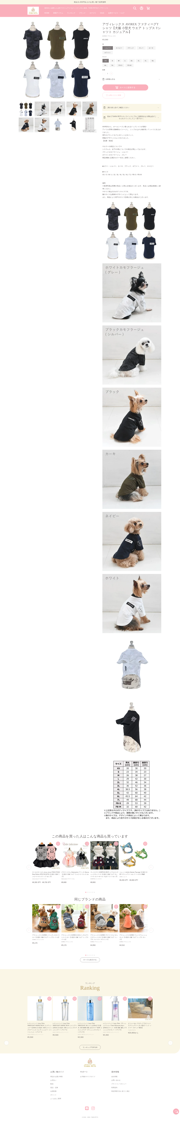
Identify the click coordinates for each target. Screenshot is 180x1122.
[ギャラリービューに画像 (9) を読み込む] (73, 124)
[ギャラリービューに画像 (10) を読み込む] (89, 124)
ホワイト (107, 52)
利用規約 (114, 1087)
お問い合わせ (116, 1080)
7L (113, 65)
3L (139, 61)
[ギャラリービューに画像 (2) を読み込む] (42, 108)
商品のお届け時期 (56, 1076)
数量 (103, 70)
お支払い (53, 1080)
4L (146, 61)
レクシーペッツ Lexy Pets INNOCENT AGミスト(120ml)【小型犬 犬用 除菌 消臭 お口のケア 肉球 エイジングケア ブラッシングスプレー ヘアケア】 (90, 1028)
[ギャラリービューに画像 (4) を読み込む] (73, 108)
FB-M (129, 65)
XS (106, 61)
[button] (82, 13)
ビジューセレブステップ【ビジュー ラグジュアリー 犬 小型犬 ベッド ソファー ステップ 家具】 (139, 1026)
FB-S (120, 65)
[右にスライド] (170, 1043)
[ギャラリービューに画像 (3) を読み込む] (57, 108)
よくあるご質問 (55, 1098)
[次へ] (151, 867)
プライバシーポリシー (119, 1084)
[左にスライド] (6, 1043)
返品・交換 (54, 1087)
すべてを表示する (90, 960)
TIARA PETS (94, 1117)
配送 (51, 1084)
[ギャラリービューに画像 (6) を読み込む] (26, 124)
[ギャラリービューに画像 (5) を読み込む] (89, 108)
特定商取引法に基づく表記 (120, 1091)
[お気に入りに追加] (58, 843)
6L (106, 65)
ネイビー (119, 48)
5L (153, 61)
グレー (141, 48)
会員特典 (53, 1091)
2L (132, 61)
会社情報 (114, 1076)
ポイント (53, 1095)
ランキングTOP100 (90, 1047)
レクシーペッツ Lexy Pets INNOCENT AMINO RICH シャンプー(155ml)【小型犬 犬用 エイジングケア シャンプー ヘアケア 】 (65, 1027)
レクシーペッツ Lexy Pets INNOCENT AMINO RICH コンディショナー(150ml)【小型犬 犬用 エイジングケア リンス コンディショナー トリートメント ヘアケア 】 (40, 1028)
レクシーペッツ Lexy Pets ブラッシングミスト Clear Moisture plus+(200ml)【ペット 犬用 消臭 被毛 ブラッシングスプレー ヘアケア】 (115, 1027)
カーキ (151, 48)
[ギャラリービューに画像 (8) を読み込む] (57, 124)
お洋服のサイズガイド (87, 1076)
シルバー (108, 48)
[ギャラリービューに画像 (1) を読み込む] (26, 108)
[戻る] (29, 867)
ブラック (131, 48)
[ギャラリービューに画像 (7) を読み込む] (42, 124)
